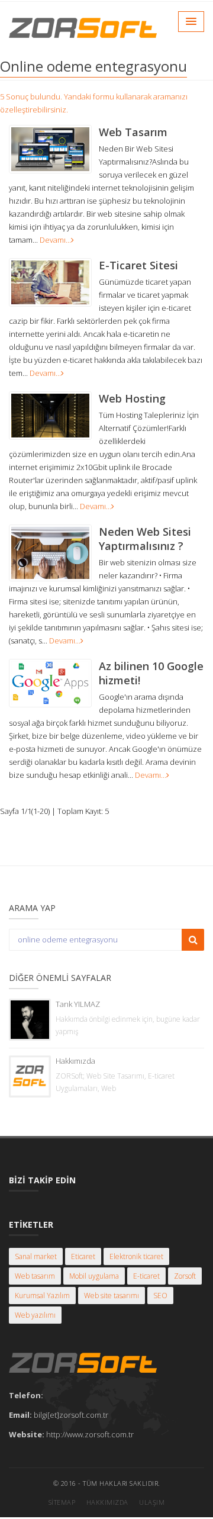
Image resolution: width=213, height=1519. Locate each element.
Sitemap (62, 1502)
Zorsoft (185, 1276)
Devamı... (55, 239)
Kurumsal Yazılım (42, 1295)
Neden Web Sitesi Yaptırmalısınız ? (145, 538)
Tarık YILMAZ (78, 1004)
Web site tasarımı (111, 1295)
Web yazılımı (35, 1315)
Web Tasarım (133, 132)
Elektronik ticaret (136, 1256)
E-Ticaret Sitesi (138, 265)
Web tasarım (35, 1276)
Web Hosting (132, 398)
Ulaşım (151, 1502)
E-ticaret (146, 1276)
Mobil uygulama (94, 1276)
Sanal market (36, 1256)
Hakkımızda (75, 1060)
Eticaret (83, 1256)
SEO (160, 1295)
